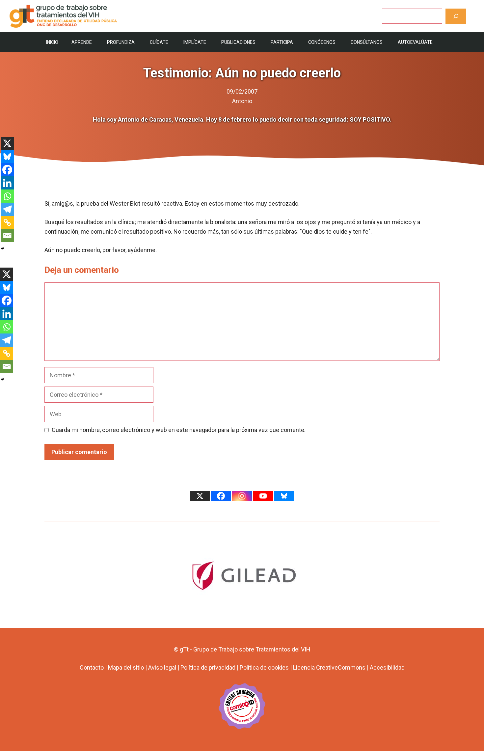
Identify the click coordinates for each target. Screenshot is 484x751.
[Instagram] (242, 496)
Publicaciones (238, 42)
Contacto (92, 667)
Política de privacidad (207, 667)
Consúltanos (367, 42)
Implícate (194, 42)
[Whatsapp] (7, 196)
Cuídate (159, 42)
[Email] (7, 235)
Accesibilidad (387, 667)
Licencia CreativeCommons (329, 667)
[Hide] (2, 248)
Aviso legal (162, 667)
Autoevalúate (415, 42)
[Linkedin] (7, 182)
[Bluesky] (7, 156)
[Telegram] (7, 209)
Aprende (81, 42)
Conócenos (322, 42)
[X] (7, 143)
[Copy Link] (7, 222)
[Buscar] (455, 16)
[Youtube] (263, 496)
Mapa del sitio (126, 667)
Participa (282, 42)
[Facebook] (7, 169)
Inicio (52, 42)
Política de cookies (264, 667)
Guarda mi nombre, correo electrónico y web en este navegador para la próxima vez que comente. (179, 429)
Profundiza (121, 42)
